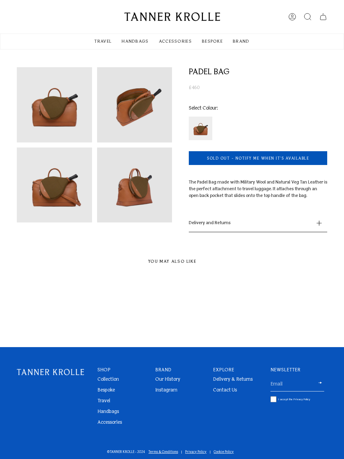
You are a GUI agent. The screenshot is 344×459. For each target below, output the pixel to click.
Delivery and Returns (209, 223)
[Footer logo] (50, 372)
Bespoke (106, 390)
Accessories (109, 422)
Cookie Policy (224, 452)
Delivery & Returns (233, 379)
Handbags (108, 412)
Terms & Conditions (163, 452)
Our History (167, 379)
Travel (103, 401)
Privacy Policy (196, 452)
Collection (108, 379)
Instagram (166, 390)
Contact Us (225, 390)
